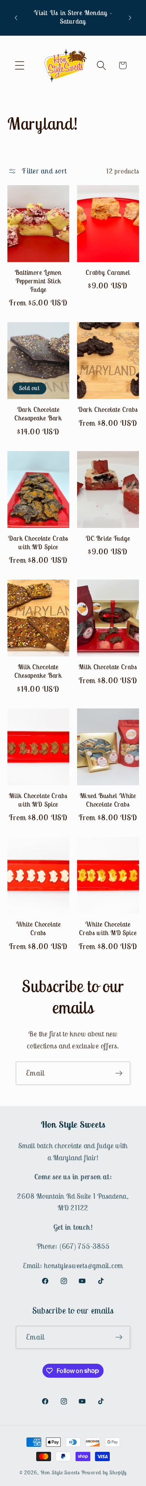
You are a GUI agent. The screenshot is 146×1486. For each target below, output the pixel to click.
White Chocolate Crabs (38, 928)
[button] (19, 65)
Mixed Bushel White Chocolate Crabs (108, 800)
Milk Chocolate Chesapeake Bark (38, 671)
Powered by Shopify (104, 1472)
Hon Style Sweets (60, 1472)
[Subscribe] (119, 1073)
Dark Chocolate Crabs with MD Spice (38, 543)
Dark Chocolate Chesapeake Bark (38, 414)
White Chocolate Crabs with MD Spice (108, 928)
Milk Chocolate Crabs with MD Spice (38, 800)
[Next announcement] (130, 17)
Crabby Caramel (108, 273)
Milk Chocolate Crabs (108, 667)
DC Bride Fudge (108, 539)
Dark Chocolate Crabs (108, 410)
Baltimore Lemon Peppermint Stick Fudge (38, 281)
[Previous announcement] (16, 17)
